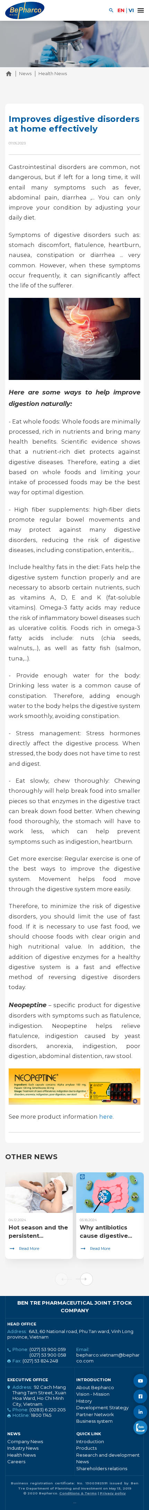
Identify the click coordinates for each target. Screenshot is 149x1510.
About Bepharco (95, 1387)
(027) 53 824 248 (40, 1361)
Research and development (108, 1455)
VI (131, 10)
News (82, 1461)
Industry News (22, 1448)
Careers (16, 1461)
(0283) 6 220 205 (47, 1409)
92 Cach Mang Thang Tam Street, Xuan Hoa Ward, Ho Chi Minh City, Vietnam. (39, 1395)
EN (121, 10)
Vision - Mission (92, 1394)
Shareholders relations (101, 1468)
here (106, 1116)
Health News (21, 1455)
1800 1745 (41, 1415)
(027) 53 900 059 (47, 1349)
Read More (29, 1248)
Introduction (90, 1441)
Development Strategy (102, 1407)
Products (86, 1448)
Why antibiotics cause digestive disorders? (104, 1236)
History (84, 1401)
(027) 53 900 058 (47, 1355)
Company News (25, 1441)
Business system (94, 1421)
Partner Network (95, 1414)
